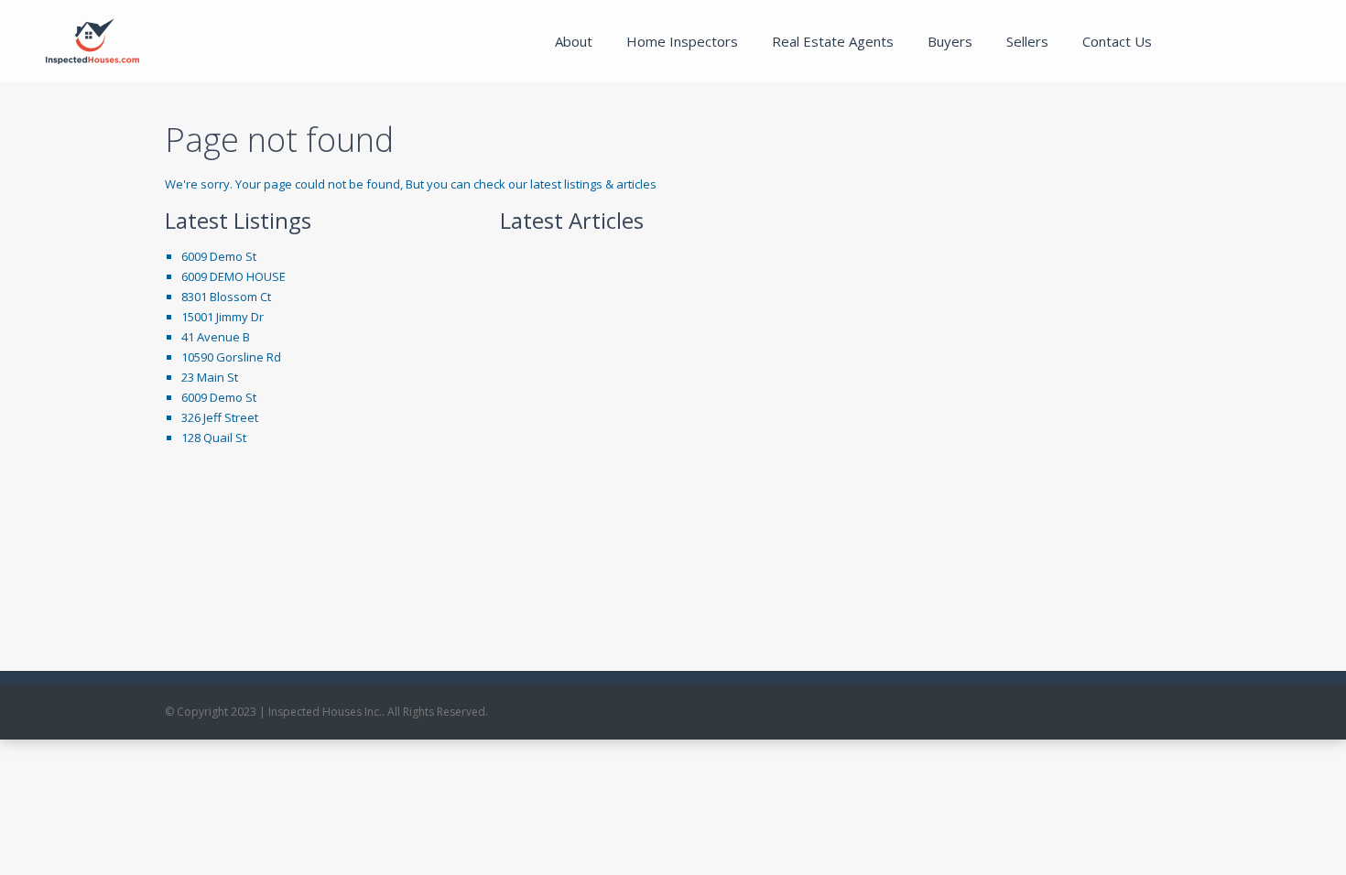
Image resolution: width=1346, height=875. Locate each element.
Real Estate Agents (833, 41)
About (573, 41)
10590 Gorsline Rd (231, 357)
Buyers (950, 41)
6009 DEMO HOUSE (233, 276)
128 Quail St (213, 437)
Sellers (1027, 41)
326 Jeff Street (219, 417)
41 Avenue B (215, 337)
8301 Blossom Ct (226, 296)
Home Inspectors (682, 41)
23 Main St (209, 377)
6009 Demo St (218, 256)
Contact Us (1117, 41)
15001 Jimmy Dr (222, 316)
